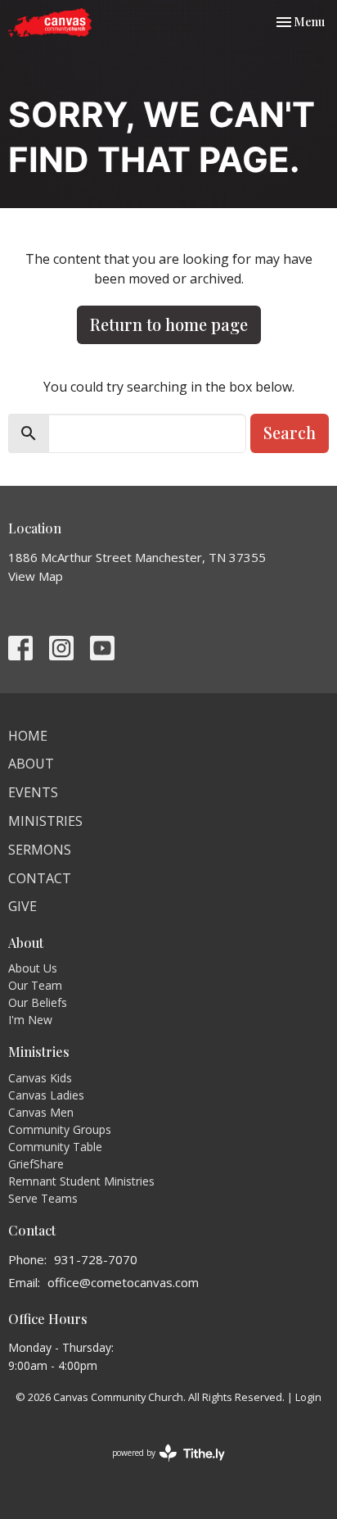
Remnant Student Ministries (81, 1181)
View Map (35, 576)
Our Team (35, 985)
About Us (32, 968)
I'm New (30, 1019)
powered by (160, 1466)
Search (289, 432)
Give (22, 906)
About (31, 764)
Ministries (45, 821)
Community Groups (59, 1129)
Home (27, 736)
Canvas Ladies (46, 1095)
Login (308, 1397)
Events (33, 792)
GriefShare (36, 1164)
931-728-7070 (95, 1259)
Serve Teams (43, 1198)
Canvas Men (41, 1112)
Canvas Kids (40, 1078)
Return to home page (169, 324)
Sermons (39, 850)
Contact (39, 878)
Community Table (55, 1146)
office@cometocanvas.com (123, 1282)
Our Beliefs (37, 1002)
